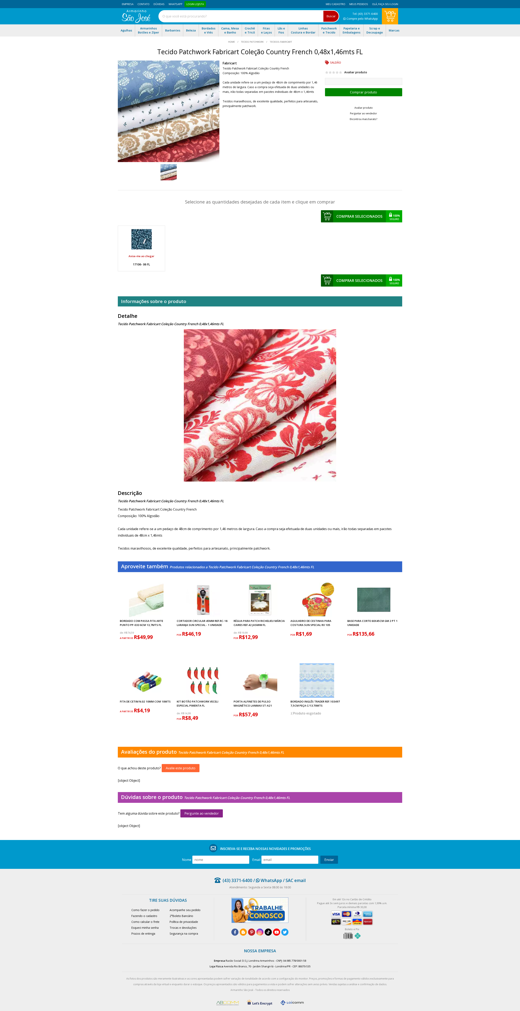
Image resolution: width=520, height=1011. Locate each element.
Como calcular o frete (145, 922)
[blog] (243, 932)
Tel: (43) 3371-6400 (365, 14)
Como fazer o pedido (145, 910)
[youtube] (276, 932)
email (256, 859)
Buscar (331, 16)
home (231, 41)
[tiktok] (268, 932)
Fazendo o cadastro (144, 916)
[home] (136, 21)
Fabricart (230, 63)
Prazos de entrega (143, 933)
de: (122, 632)
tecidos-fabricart (280, 41)
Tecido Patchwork (252, 41)
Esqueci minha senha (145, 928)
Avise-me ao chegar (141, 256)
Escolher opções (363, 92)
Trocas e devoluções (183, 928)
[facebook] (234, 932)
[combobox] (248, 16)
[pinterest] (251, 932)
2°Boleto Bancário (181, 916)
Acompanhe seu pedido (185, 910)
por (179, 634)
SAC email (296, 880)
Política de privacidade (184, 922)
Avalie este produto (180, 768)
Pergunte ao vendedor (201, 813)
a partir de (127, 638)
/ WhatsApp (267, 880)
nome (186, 859)
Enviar (329, 859)
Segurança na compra (184, 933)
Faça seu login (388, 4)
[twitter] (284, 932)
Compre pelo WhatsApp (362, 19)
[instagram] (259, 932)
